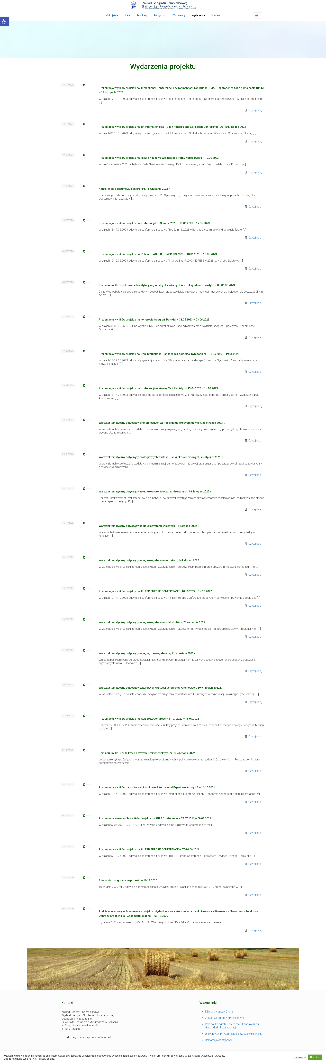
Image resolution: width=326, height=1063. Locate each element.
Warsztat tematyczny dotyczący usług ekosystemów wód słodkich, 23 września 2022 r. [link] (153, 622)
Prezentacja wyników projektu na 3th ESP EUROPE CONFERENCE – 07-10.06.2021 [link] (149, 849)
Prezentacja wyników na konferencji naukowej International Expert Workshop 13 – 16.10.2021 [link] (157, 787)
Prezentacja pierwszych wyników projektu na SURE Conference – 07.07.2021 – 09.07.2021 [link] (155, 818)
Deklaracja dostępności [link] (219, 1040)
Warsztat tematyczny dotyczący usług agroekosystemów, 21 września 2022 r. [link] (147, 653)
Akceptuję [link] (315, 1057)
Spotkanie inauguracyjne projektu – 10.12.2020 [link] (128, 880)
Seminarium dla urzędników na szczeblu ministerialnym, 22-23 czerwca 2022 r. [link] (148, 753)
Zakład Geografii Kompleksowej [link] (224, 1017)
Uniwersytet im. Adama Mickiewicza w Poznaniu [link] (233, 1033)
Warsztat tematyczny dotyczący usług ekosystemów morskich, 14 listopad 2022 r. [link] (150, 560)
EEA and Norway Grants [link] (219, 1011)
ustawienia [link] (300, 1057)
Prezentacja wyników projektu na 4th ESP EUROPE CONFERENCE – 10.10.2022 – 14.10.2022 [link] (155, 591)
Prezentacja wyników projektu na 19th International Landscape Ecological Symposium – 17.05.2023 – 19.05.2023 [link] (169, 354)
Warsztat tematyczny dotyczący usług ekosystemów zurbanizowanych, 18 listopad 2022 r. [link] (155, 491)
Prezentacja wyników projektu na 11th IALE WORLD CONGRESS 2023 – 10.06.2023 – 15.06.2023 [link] (158, 254)
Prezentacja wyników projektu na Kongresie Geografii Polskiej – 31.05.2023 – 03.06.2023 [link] (154, 319)
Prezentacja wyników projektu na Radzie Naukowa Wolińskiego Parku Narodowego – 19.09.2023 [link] (159, 157)
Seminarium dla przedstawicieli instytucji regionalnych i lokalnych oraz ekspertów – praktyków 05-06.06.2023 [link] (167, 285)
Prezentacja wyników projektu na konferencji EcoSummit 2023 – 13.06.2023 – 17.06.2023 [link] (154, 223)
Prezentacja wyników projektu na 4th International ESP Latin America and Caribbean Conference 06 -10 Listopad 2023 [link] (172, 126)
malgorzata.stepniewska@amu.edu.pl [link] (92, 1037)
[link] (4, 21)
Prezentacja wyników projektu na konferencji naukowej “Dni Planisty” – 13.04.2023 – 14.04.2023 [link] (158, 388)
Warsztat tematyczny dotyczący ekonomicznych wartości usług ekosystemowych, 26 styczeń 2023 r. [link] (162, 422)
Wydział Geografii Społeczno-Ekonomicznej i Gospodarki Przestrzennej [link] (232, 1026)
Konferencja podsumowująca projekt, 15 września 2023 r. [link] (135, 188)
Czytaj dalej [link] (255, 110)
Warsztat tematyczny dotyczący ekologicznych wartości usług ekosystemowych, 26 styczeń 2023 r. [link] (161, 457)
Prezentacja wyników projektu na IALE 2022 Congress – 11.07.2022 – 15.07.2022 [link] (149, 718)
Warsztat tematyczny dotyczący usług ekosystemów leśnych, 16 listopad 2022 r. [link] (149, 526)
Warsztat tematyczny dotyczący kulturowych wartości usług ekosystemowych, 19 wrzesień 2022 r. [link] (160, 687)
